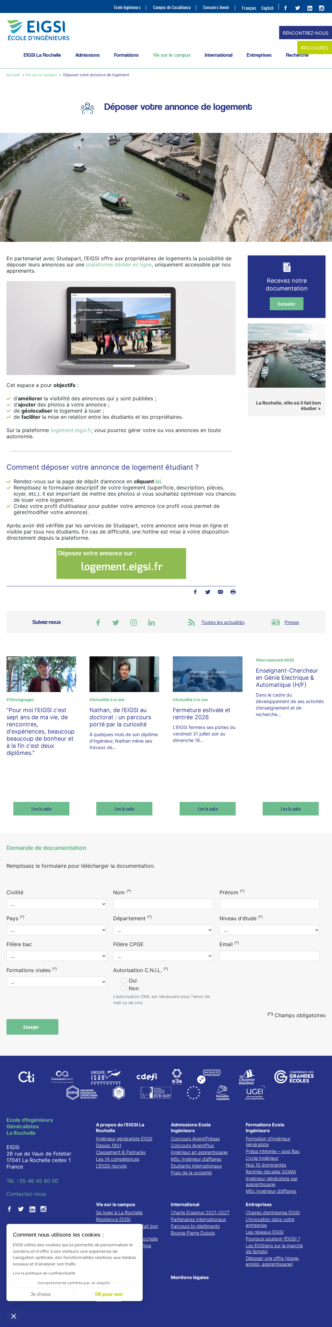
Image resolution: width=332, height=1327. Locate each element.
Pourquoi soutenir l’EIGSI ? (273, 1238)
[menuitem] (249, 7)
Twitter (207, 591)
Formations (126, 55)
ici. (158, 481)
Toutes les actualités (222, 622)
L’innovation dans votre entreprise (270, 1222)
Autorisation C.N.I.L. (140, 969)
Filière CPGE (128, 944)
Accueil (13, 74)
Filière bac (19, 944)
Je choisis (40, 1294)
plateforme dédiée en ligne (119, 264)
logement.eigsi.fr (71, 430)
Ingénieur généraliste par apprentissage (272, 1181)
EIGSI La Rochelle (42, 55)
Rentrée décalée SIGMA (271, 1171)
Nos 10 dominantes (266, 1165)
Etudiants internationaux (196, 1165)
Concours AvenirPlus (192, 1145)
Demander (286, 303)
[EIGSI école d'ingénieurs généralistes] (166, 30)
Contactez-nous (26, 1194)
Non (134, 988)
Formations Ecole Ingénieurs (265, 1127)
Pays (15, 918)
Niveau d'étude (241, 918)
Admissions (87, 55)
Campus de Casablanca (172, 7)
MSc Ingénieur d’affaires (196, 1159)
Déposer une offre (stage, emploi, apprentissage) (273, 1261)
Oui (133, 980)
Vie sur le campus (172, 55)
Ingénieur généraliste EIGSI (124, 1138)
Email (229, 943)
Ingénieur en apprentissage (199, 1152)
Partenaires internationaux (198, 1219)
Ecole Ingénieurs (127, 7)
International (218, 55)
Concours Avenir (216, 7)
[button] (13, 1316)
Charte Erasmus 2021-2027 (200, 1212)
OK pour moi (109, 1294)
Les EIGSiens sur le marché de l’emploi (274, 1248)
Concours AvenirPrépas (195, 1138)
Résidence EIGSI (113, 1219)
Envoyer (31, 1026)
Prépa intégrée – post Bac (273, 1151)
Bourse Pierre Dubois (193, 1233)
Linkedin (151, 622)
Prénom (231, 892)
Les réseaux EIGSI (265, 1232)
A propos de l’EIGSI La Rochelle (120, 1127)
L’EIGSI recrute (111, 1165)
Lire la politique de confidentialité (44, 1273)
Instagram (133, 622)
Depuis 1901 (108, 1145)
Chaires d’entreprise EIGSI (273, 1212)
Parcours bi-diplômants (195, 1226)
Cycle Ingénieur (262, 1158)
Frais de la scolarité (191, 1172)
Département (132, 918)
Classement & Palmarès (121, 1152)
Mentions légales (190, 1277)
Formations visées (31, 969)
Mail (220, 591)
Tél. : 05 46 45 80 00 (32, 1181)
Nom (122, 892)
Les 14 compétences (117, 1159)
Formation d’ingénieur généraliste (268, 1141)
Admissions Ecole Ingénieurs (191, 1127)
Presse (292, 622)
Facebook (195, 591)
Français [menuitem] (249, 7)
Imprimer (233, 591)
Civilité (14, 892)
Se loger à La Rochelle (119, 1212)
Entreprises (259, 55)
